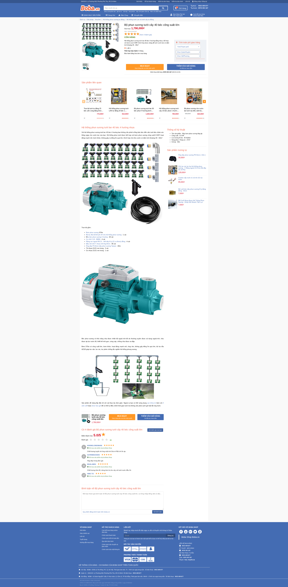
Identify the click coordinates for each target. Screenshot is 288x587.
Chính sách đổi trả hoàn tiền (110, 538)
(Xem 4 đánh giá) (146, 35)
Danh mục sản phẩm (92, 15)
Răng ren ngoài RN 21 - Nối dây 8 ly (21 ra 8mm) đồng (105, 241)
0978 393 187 (203, 8)
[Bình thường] (99, 440)
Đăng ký (170, 535)
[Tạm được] (95, 440)
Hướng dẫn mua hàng (86, 542)
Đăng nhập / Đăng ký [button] (200, 1)
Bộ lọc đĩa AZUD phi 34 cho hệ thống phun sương (104, 235)
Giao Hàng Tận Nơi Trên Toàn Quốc (179, 15)
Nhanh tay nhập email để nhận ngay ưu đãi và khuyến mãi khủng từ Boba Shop (148, 531)
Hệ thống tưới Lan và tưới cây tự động (140, 19)
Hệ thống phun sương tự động (113, 19)
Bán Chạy (124, 15)
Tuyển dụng (83, 539)
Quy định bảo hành (108, 541)
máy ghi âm (132, 11)
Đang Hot (111, 15)
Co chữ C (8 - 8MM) (93, 239)
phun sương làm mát (110, 11)
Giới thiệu (139, 1)
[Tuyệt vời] (107, 440)
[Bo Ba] (90, 8)
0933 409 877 (203, 6)
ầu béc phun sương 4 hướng (97, 237)
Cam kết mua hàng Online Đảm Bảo (199, 15)
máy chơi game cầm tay (142, 11)
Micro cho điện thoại (155, 11)
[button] (145, 67)
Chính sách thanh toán (109, 535)
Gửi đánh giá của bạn (155, 430)
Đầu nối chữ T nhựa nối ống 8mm (98, 244)
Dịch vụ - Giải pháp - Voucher (90, 19)
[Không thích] (91, 440)
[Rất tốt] (103, 440)
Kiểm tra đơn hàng (164, 1)
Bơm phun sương (92, 232)
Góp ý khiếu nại (84, 533)
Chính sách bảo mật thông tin (111, 549)
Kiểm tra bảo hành (177, 1)
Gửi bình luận (157, 512)
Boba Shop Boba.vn (190, 537)
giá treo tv (119, 11)
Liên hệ (187, 1)
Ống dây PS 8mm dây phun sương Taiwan (101, 246)
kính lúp (125, 11)
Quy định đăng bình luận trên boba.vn (96, 512)
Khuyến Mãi (138, 15)
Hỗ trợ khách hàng (150, 1)
